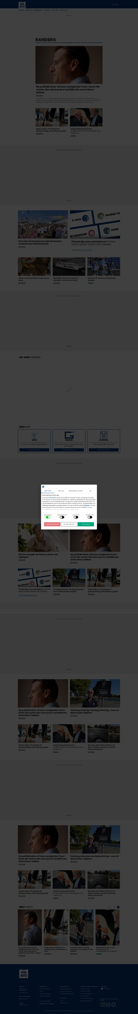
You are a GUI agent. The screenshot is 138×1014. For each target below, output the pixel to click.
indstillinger (86, 505)
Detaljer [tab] (61, 490)
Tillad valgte (69, 524)
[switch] (62, 517)
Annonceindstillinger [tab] (76, 490)
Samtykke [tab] (47, 490)
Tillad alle (85, 524)
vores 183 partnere (51, 497)
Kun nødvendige (52, 524)
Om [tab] (90, 490)
